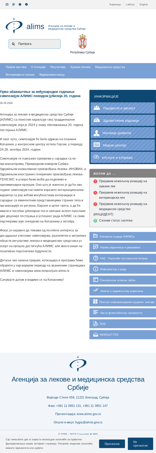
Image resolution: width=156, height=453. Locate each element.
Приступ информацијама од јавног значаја (126, 302)
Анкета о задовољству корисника (121, 291)
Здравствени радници (121, 121)
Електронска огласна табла (117, 280)
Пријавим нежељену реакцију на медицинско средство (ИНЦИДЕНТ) (120, 209)
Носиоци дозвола (117, 133)
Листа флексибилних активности (121, 312)
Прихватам (112, 443)
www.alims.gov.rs (89, 414)
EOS (103, 323)
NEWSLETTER (109, 334)
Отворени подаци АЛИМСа (117, 236)
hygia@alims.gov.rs (88, 422)
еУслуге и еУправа (117, 158)
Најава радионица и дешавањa (120, 247)
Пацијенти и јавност (119, 108)
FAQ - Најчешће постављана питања (124, 258)
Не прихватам (140, 443)
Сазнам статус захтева (115, 220)
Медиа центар (114, 145)
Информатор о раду (113, 269)
